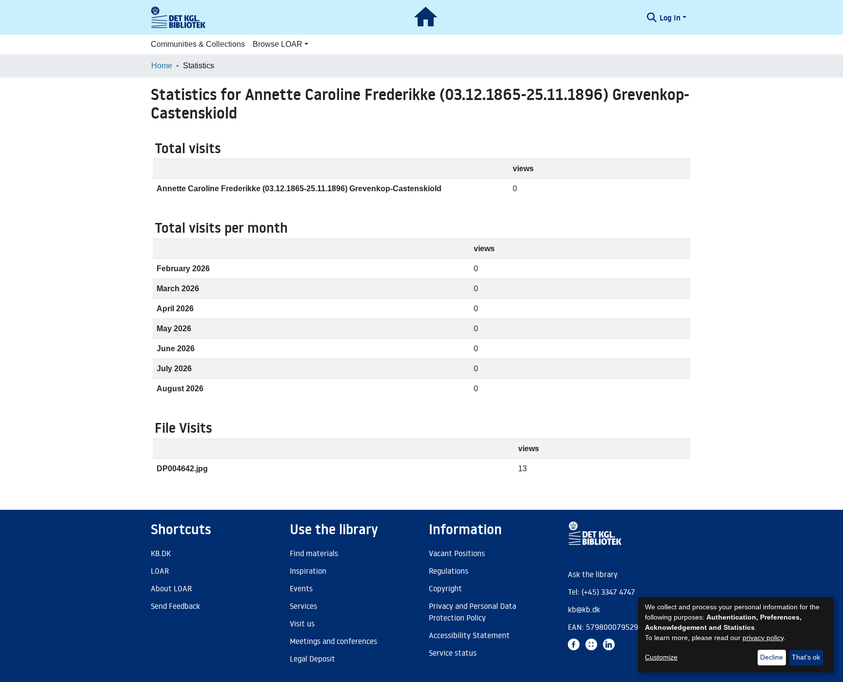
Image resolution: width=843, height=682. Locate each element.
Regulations (448, 571)
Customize (661, 657)
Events (301, 588)
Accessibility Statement (469, 635)
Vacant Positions (457, 553)
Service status (453, 653)
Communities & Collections (198, 44)
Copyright (445, 588)
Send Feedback (175, 606)
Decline (771, 657)
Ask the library (593, 574)
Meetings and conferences (333, 641)
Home (161, 65)
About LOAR (171, 588)
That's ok (806, 657)
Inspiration (308, 571)
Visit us (302, 623)
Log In (670, 17)
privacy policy (763, 638)
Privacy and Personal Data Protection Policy (472, 611)
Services (303, 606)
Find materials (314, 553)
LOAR (160, 571)
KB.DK (161, 553)
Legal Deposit (312, 658)
